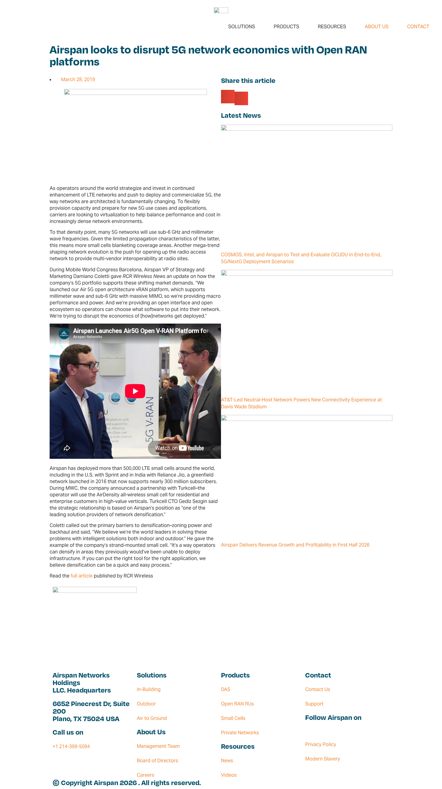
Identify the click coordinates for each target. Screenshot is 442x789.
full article (82, 576)
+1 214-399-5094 (71, 746)
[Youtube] (313, 729)
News (227, 760)
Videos (229, 775)
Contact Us (317, 689)
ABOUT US (376, 26)
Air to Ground (152, 718)
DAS (225, 689)
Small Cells (233, 718)
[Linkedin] (307, 729)
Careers (145, 775)
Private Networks (240, 733)
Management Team (158, 746)
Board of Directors (157, 760)
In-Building (149, 689)
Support (314, 704)
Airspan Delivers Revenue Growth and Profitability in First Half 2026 (295, 545)
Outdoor (146, 704)
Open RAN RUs (237, 704)
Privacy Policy (320, 744)
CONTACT (418, 26)
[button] (228, 96)
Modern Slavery (322, 759)
